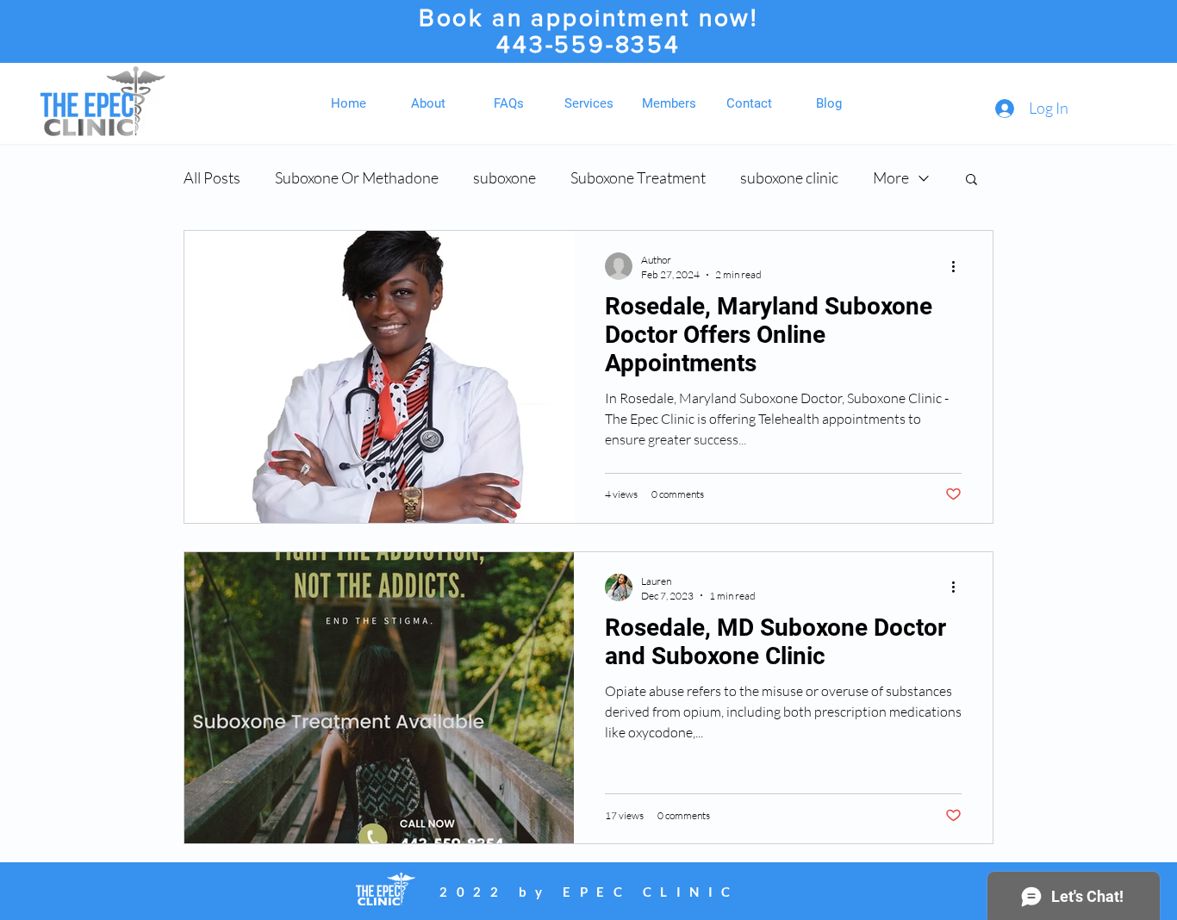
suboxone (504, 177)
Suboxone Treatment (638, 177)
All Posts (212, 177)
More (891, 177)
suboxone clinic (789, 177)
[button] (971, 180)
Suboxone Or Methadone (357, 177)
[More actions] (959, 266)
